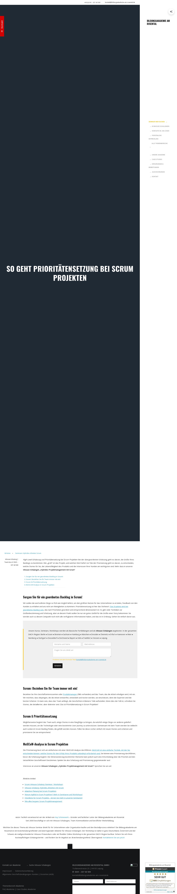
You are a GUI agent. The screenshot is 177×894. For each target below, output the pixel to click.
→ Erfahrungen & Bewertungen (156, 165)
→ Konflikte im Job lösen (159, 131)
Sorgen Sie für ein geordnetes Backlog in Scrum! (44, 576)
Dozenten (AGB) (47, 874)
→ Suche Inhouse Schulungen (38, 865)
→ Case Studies (155, 159)
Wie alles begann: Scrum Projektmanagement (43, 801)
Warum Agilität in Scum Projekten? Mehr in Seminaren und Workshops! (53, 794)
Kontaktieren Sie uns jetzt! (114, 837)
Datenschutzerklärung (24, 871)
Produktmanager (70, 694)
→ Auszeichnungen (157, 172)
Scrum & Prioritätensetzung (36, 582)
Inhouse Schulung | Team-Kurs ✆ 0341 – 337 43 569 (11, 562)
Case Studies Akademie (26, 889)
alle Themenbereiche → (158, 145)
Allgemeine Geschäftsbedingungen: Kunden (20, 874)
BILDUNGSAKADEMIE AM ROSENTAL (158, 22)
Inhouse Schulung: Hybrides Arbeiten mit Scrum (44, 788)
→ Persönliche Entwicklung (155, 137)
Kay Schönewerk (62, 817)
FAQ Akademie (8, 889)
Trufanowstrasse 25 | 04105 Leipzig (87, 868)
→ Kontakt (153, 176)
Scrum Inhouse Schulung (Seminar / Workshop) (44, 784)
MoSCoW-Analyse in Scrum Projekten (40, 585)
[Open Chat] (171, 11)
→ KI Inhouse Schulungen (159, 126)
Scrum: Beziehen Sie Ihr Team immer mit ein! (43, 579)
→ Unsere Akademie (157, 155)
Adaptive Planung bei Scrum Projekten (40, 791)
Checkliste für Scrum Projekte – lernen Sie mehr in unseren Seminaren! (53, 798)
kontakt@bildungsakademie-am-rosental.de (120, 2)
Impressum (7, 871)
